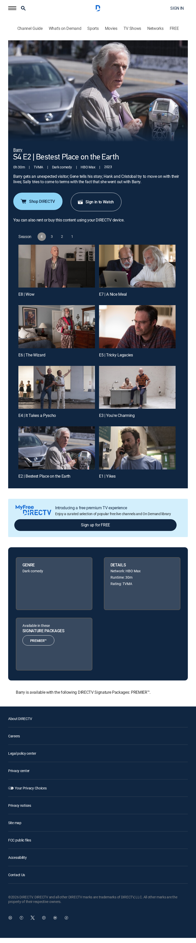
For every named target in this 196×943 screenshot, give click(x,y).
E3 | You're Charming (117, 415)
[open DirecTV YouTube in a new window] (55, 918)
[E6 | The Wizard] (56, 326)
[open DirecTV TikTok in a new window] (66, 918)
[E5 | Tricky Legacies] (137, 326)
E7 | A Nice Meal (113, 294)
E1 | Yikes (107, 476)
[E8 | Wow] (56, 266)
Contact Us (16, 874)
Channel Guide (30, 28)
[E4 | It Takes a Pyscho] (56, 387)
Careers (14, 736)
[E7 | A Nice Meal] (137, 266)
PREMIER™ (38, 640)
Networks (155, 28)
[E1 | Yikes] (137, 447)
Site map (14, 822)
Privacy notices (19, 805)
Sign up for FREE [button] (95, 525)
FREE (174, 28)
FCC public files (19, 840)
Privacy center (19, 770)
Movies (111, 28)
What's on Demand (65, 28)
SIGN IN (177, 8)
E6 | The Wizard (31, 355)
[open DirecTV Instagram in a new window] (44, 918)
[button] (12, 8)
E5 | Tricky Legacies (116, 355)
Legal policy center (22, 753)
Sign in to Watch (99, 202)
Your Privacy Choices (30, 788)
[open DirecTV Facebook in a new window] (21, 918)
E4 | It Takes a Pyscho (37, 415)
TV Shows (132, 28)
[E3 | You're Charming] (137, 387)
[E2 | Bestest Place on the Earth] (56, 447)
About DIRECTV (20, 718)
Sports (93, 28)
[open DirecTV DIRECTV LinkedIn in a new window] (10, 918)
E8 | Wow (26, 294)
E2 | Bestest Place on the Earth (44, 476)
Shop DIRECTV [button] (42, 201)
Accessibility (17, 857)
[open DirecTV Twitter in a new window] (33, 918)
